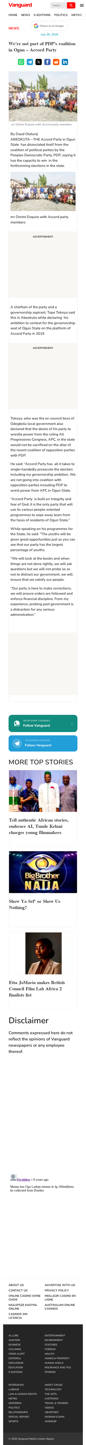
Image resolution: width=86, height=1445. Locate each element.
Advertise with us (60, 1285)
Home (13, 15)
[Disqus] (43, 1118)
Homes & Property (57, 1358)
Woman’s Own (54, 1416)
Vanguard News (20, 5)
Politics (61, 15)
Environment (54, 1340)
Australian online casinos (60, 1307)
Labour (14, 1389)
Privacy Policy (57, 1290)
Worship (51, 1421)
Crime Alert (17, 1353)
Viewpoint (52, 1412)
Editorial (15, 1358)
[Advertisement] (43, 265)
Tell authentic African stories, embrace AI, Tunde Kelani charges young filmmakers (38, 825)
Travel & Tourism (56, 1403)
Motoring (15, 1403)
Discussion (16, 1363)
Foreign (50, 1349)
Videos (49, 1407)
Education (16, 1367)
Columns (15, 1349)
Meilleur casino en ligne (60, 1298)
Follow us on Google (52, 26)
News (25, 15)
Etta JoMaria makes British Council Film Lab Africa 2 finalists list (37, 988)
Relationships (18, 1412)
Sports (13, 1421)
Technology (53, 1389)
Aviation (14, 1340)
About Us (16, 1285)
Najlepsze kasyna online (23, 1307)
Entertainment (55, 1335)
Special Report (19, 1416)
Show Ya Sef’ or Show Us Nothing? (34, 904)
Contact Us (18, 1290)
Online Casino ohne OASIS (24, 1298)
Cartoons (51, 1398)
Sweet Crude (53, 1385)
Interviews (16, 1385)
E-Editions (42, 15)
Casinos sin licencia (18, 1316)
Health (49, 1353)
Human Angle (54, 1363)
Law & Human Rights (23, 1394)
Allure (13, 1335)
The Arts (51, 1394)
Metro (76, 15)
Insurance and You (58, 1367)
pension (50, 1372)
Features (51, 1344)
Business (14, 1344)
